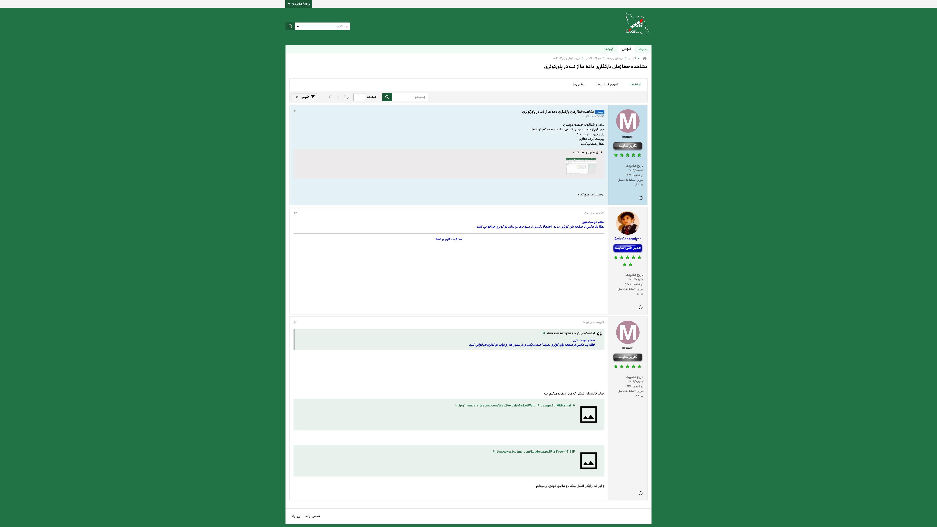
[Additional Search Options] (297, 26)
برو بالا (296, 516)
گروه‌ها (608, 49)
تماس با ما (312, 516)
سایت (643, 49)
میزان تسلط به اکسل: (630, 180)
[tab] (635, 85)
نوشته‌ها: (637, 175)
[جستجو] (290, 26)
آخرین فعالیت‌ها (607, 84)
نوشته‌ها (636, 84)
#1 (295, 111)
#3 (295, 323)
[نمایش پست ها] (544, 333)
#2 (295, 213)
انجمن (626, 49)
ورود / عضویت (301, 4)
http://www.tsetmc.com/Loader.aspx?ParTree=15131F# (534, 451)
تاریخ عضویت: (634, 165)
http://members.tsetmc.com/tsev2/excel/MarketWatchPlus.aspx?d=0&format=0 (515, 405)
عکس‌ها (578, 84)
